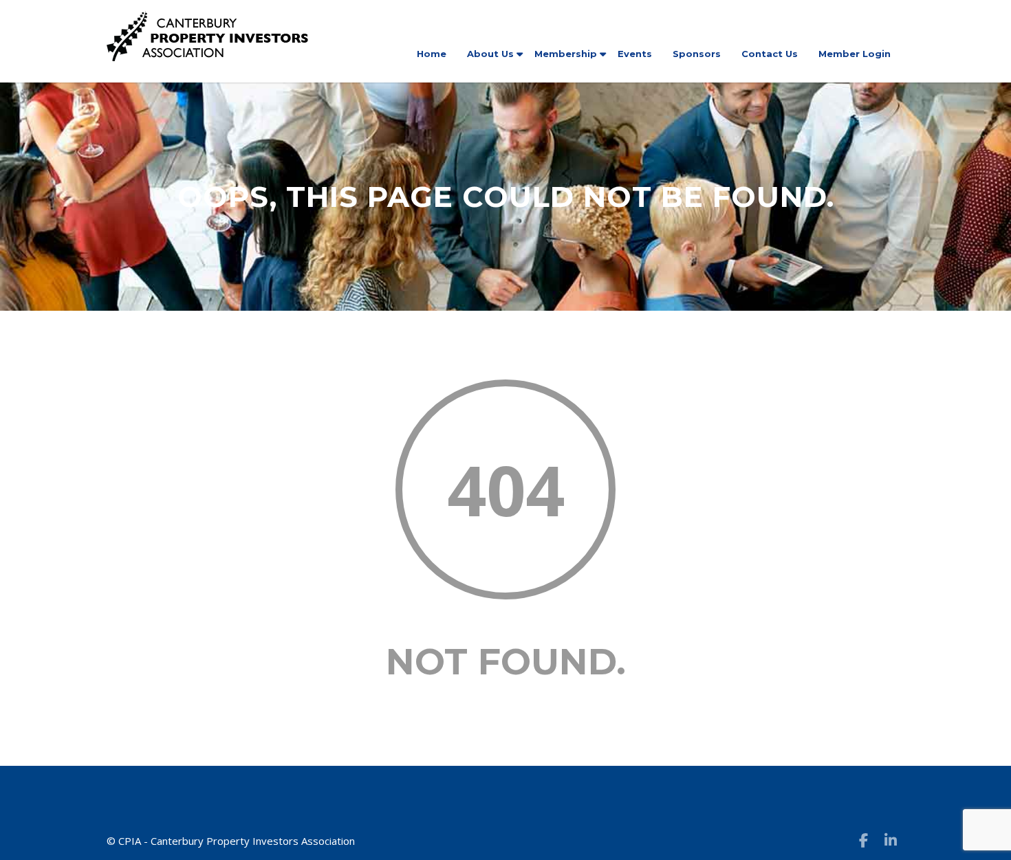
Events (635, 53)
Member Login (854, 53)
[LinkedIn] (890, 840)
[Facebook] (863, 840)
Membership (565, 53)
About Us (490, 53)
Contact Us (769, 53)
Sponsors (697, 53)
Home (431, 53)
